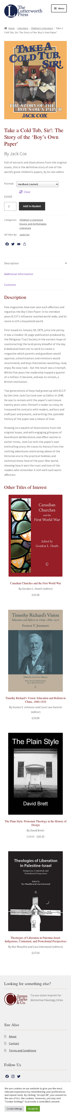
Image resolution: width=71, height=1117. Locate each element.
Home (11, 28)
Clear (27, 192)
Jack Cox (24, 234)
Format (9, 183)
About (13, 1036)
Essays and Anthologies (33, 224)
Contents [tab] (10, 284)
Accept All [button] (33, 1108)
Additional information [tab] (18, 274)
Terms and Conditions (22, 1050)
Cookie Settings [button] (14, 1108)
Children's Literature (42, 28)
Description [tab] (11, 263)
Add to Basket (32, 206)
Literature (22, 28)
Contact (14, 1043)
